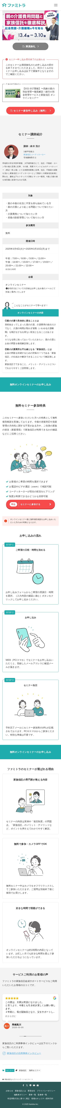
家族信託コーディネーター (34, 155)
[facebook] (23, 1085)
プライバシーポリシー (46, 1091)
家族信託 (22, 1070)
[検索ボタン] (45, 5)
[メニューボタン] (56, 5)
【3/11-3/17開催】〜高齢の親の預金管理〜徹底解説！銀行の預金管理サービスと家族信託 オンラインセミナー (39, 93)
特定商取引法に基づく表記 (18, 1099)
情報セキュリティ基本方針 (42, 1099)
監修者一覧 (42, 1095)
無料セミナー (34, 1070)
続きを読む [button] (10, 1016)
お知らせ (9, 1091)
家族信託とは (20, 1091)
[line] (30, 1085)
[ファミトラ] (13, 5)
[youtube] (34, 1085)
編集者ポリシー (20, 1095)
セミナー (9, 1070)
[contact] (37, 1085)
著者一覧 (32, 1095)
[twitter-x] (27, 1085)
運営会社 (31, 1091)
